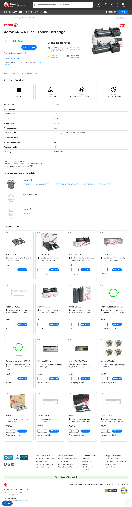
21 (24, 199)
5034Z (53, 184)
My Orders (85, 464)
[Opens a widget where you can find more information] (7, 503)
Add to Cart (29, 47)
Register (7, 64)
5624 (82, 184)
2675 (25, 184)
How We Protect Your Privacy (68, 458)
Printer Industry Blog (41, 467)
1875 (24, 213)
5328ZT (65, 184)
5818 (91, 184)
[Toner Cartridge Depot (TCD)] (10, 4)
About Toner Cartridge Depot (44, 458)
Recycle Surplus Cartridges (43, 464)
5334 (78, 184)
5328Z (58, 184)
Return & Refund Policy (66, 467)
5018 (29, 184)
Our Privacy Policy (64, 461)
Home (6, 18)
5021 (33, 184)
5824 (100, 184)
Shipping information (33, 73)
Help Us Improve (122, 18)
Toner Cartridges (15, 18)
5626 (87, 184)
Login (39, 62)
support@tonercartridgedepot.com (16, 500)
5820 (96, 184)
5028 (38, 184)
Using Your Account (112, 458)
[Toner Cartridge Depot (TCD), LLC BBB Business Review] (22, 457)
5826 (104, 184)
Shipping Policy (110, 464)
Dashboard (85, 458)
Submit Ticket (110, 467)
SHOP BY (13, 12)
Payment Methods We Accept (115, 461)
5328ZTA (72, 184)
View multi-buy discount (13, 73)
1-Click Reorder (87, 467)
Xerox (25, 18)
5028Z (42, 184)
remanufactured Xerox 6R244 (19, 164)
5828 (109, 184)
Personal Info (86, 461)
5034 (48, 184)
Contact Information (41, 461)
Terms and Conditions (65, 464)
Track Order (85, 470)
